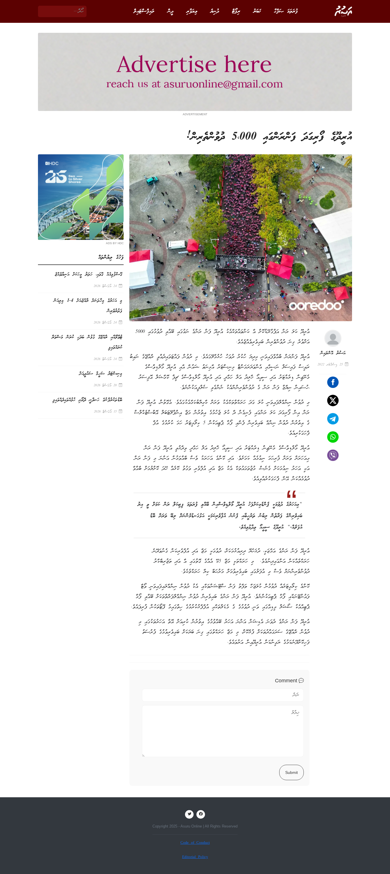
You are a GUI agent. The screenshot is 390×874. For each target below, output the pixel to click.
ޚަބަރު (257, 11)
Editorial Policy (195, 857)
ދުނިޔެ (214, 11)
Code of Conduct (195, 843)
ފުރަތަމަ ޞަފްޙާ (286, 11)
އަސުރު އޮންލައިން (332, 353)
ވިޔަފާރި (191, 11)
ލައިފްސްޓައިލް (144, 11)
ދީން (170, 11)
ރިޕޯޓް (236, 11)
